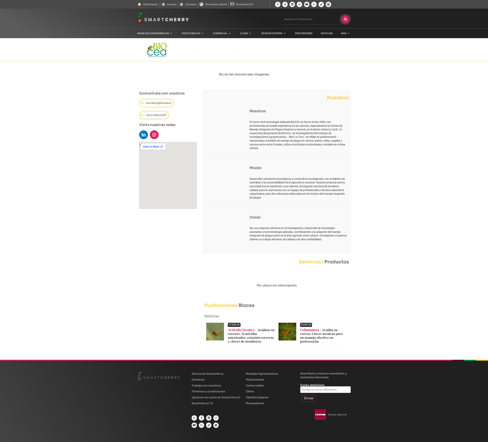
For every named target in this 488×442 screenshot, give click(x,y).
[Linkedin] (292, 4)
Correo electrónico (312, 385)
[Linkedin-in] (143, 134)
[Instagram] (299, 4)
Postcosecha (191, 33)
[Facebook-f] (285, 4)
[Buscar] (345, 19)
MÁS (343, 33)
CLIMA (244, 33)
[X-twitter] (277, 4)
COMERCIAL (220, 33)
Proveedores (303, 33)
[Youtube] (306, 4)
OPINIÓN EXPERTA (271, 33)
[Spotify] (328, 4)
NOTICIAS (327, 33)
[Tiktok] (321, 4)
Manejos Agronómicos (153, 33)
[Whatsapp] (314, 4)
